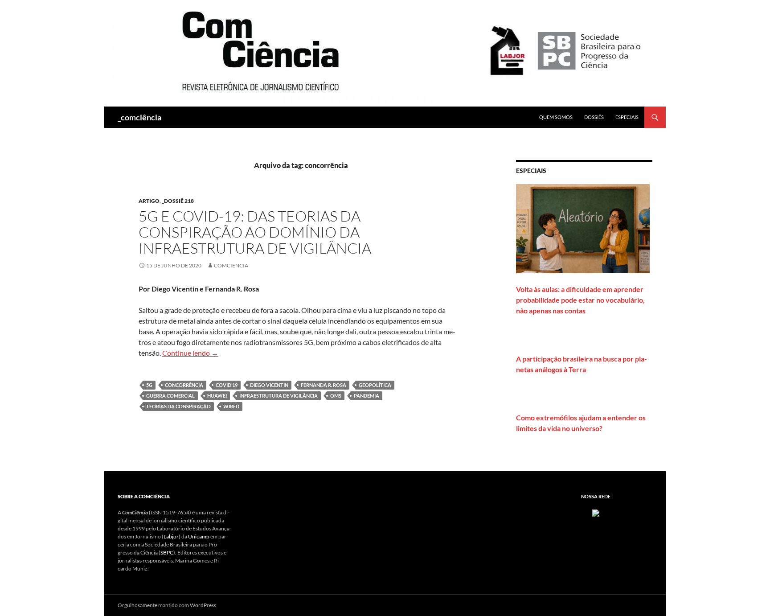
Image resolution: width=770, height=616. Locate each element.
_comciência (139, 117)
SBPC (166, 552)
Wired (231, 406)
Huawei (217, 395)
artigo (149, 200)
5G (149, 385)
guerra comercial (170, 395)
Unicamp (198, 536)
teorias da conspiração (178, 406)
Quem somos (556, 117)
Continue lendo (190, 353)
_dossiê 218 (178, 200)
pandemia (366, 395)
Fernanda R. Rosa (323, 385)
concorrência (184, 385)
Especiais (627, 117)
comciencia (231, 265)
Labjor (171, 536)
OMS (335, 395)
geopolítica (375, 385)
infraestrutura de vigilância (278, 395)
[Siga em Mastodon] (595, 512)
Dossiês (594, 117)
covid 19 (227, 385)
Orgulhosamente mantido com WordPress (167, 605)
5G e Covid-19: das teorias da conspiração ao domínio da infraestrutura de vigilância (255, 232)
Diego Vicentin (269, 385)
